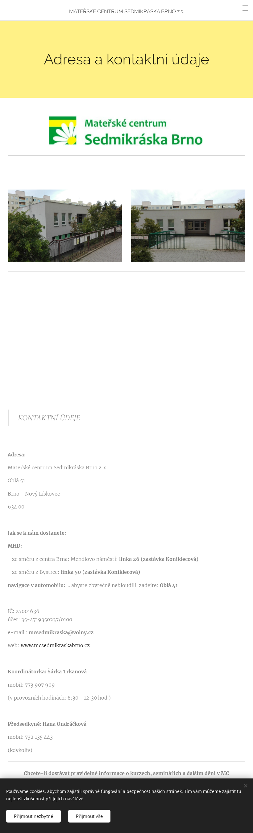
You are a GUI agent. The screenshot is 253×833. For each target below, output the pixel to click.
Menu (245, 8)
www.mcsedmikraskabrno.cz (55, 645)
